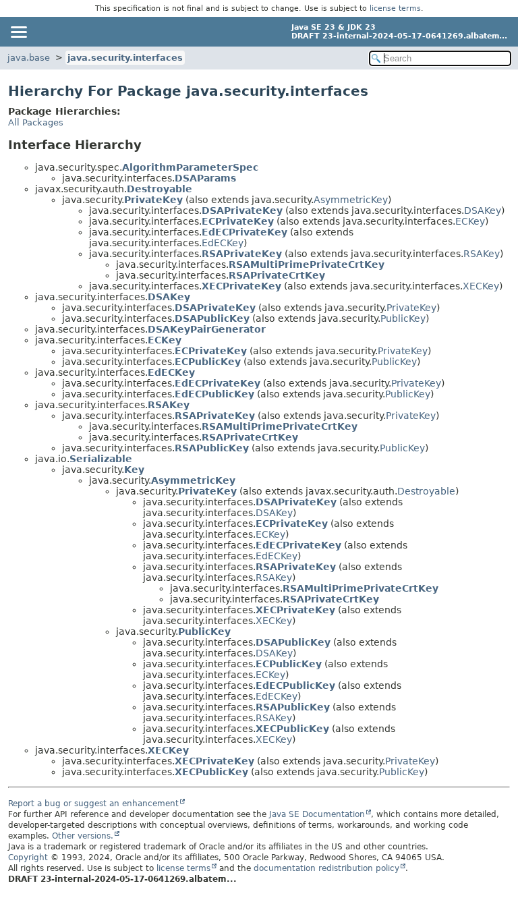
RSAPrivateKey (242, 253)
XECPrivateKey (241, 286)
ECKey (470, 221)
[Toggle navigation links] (18, 31)
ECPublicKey (208, 361)
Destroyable (159, 189)
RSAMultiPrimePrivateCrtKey (306, 264)
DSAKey (482, 210)
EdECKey (222, 242)
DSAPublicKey (212, 318)
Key (134, 469)
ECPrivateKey (238, 221)
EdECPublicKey (214, 394)
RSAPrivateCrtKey (277, 275)
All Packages (35, 122)
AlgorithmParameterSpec (190, 167)
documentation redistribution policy (326, 868)
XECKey (481, 286)
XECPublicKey (292, 728)
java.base (28, 58)
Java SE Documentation (317, 814)
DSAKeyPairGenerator (207, 329)
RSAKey (481, 253)
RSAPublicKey (212, 448)
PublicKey (403, 318)
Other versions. (82, 836)
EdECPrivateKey (244, 232)
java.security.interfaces (125, 58)
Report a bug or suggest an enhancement (93, 803)
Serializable (100, 458)
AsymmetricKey (351, 199)
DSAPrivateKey (242, 210)
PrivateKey (153, 199)
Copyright (28, 857)
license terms (395, 8)
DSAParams (205, 178)
